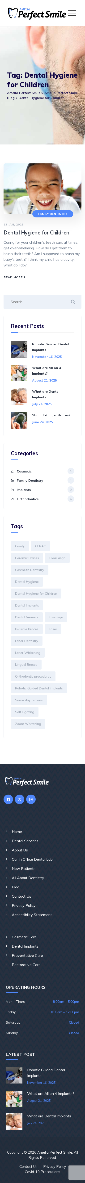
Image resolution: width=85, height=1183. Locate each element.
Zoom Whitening (28, 724)
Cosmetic (24, 471)
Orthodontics (27, 499)
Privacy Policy (24, 905)
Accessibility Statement (32, 914)
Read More (15, 277)
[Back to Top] (75, 1175)
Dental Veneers (26, 617)
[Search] (73, 302)
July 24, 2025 (42, 404)
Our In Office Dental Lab (32, 859)
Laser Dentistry (26, 641)
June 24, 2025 (42, 422)
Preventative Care (27, 955)
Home (17, 831)
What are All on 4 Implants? (50, 1093)
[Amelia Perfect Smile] (43, 13)
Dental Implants (27, 605)
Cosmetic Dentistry (29, 570)
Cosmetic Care (24, 937)
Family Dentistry (52, 214)
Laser (53, 629)
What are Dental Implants (49, 1116)
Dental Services (25, 840)
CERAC (40, 546)
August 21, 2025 (44, 380)
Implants (24, 490)
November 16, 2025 (47, 357)
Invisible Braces (26, 629)
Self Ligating (24, 712)
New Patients (23, 868)
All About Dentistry (28, 877)
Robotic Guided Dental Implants (39, 688)
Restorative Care (26, 964)
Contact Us (21, 896)
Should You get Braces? (51, 415)
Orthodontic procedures (33, 676)
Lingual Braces (26, 664)
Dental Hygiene (27, 582)
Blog (15, 887)
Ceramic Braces (27, 558)
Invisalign (56, 617)
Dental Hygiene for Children (36, 232)
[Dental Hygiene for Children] (42, 188)
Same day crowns (29, 700)
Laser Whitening (27, 653)
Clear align (57, 558)
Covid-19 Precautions (42, 1172)
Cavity (20, 546)
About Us (20, 850)
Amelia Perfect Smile (54, 1152)
